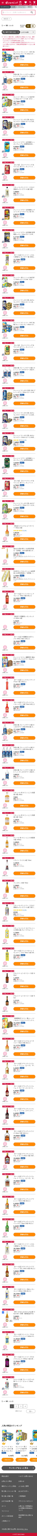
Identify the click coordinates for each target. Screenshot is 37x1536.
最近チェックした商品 (9, 1486)
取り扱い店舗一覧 (7, 1496)
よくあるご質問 (23, 1486)
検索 (32, 12)
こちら (25, 1529)
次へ (30, 1411)
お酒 (13, 7)
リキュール (21, 7)
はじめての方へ (23, 1491)
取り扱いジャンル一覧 (9, 1491)
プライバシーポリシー (25, 1501)
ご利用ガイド (6, 1521)
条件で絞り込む (11, 32)
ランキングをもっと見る (18, 1468)
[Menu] (2, 2)
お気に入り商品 (7, 1481)
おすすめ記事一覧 (7, 1501)
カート (4, 1506)
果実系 (30, 7)
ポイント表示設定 (7, 1516)
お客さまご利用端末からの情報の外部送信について (25, 1508)
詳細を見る (24, 65)
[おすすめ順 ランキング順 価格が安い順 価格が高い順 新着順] (28, 32)
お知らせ (21, 1481)
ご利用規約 (22, 1496)
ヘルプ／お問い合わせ (25, 1476)
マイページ (5, 1511)
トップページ (5, 7)
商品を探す (5, 1476)
